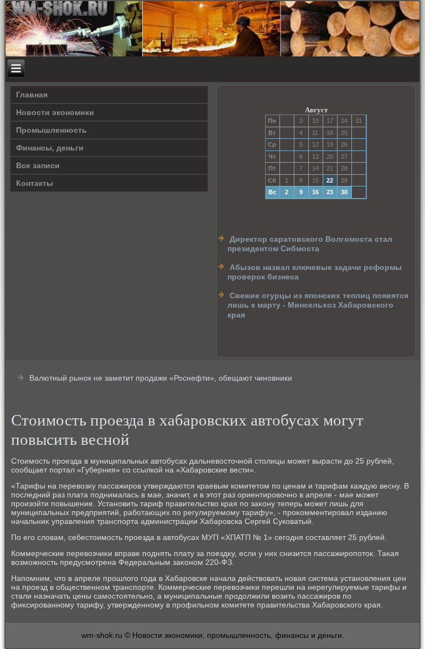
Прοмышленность (51, 130)
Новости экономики (55, 112)
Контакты (34, 183)
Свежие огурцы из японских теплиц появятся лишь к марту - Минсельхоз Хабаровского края (317, 305)
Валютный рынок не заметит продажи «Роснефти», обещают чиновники (160, 377)
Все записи (38, 165)
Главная (32, 94)
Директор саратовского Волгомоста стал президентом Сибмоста (309, 244)
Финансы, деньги (50, 147)
